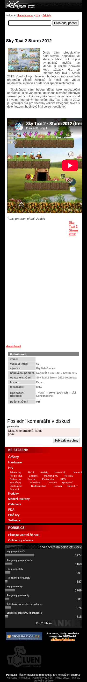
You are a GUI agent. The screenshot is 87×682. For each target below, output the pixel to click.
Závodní (14, 489)
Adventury (15, 472)
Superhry (72, 486)
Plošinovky (48, 479)
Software (14, 520)
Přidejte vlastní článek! (24, 535)
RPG (63, 479)
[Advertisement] (36, 251)
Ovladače (14, 504)
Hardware (15, 462)
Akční (31, 472)
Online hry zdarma (20, 540)
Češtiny (13, 457)
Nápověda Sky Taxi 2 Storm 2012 (56, 372)
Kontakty (12, 677)
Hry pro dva (16, 475)
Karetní (78, 472)
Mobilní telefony (19, 499)
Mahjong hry (51, 475)
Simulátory (15, 482)
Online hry (15, 479)
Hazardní (60, 472)
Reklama (24, 677)
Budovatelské (38, 486)
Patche (32, 479)
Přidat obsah (62, 677)
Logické (33, 475)
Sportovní (67, 482)
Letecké (52, 482)
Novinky (69, 475)
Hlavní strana (25, 15)
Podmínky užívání (42, 677)
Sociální (58, 486)
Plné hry (14, 515)
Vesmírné (35, 482)
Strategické (16, 486)
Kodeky (13, 493)
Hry (38, 15)
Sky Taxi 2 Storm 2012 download (56, 377)
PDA (11, 509)
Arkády (47, 15)
